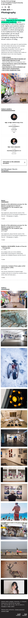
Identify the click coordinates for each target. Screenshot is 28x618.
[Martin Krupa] (14, 117)
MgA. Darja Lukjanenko (14, 147)
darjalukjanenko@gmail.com (14, 150)
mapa (9, 606)
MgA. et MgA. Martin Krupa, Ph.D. (14, 122)
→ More (3, 218)
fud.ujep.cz (4, 606)
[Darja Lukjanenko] (14, 141)
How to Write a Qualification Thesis (11, 70)
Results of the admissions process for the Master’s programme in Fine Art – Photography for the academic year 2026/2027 (14, 206)
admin (12, 606)
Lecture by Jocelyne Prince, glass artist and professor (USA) (13, 266)
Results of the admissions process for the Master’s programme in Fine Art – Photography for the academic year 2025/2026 (14, 228)
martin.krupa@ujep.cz (14, 126)
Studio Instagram (6, 57)
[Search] (6, 7)
